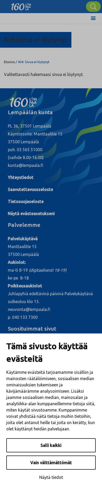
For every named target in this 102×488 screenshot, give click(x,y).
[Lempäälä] (21, 5)
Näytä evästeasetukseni (31, 213)
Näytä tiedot (51, 477)
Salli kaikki (51, 445)
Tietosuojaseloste (26, 201)
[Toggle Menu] (93, 18)
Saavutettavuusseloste (30, 189)
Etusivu (9, 62)
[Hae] (93, 6)
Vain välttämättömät (51, 462)
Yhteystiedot (20, 177)
